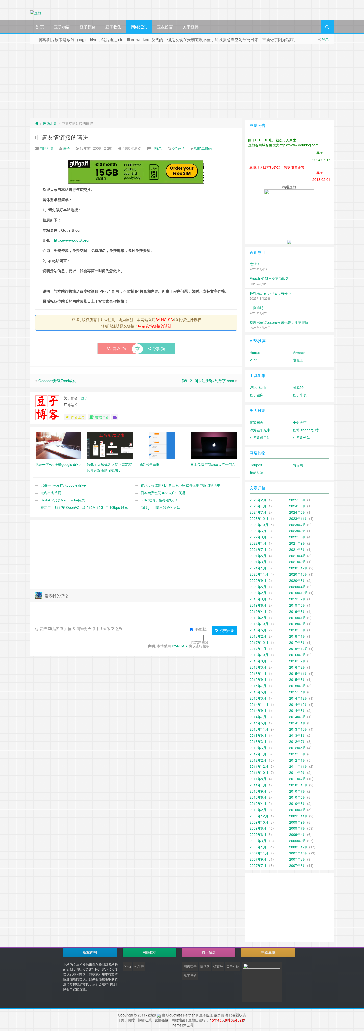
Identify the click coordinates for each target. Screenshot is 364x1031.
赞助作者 (102, 416)
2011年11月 (298, 766)
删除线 (81, 628)
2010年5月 (297, 797)
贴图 (55, 628)
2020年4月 (297, 586)
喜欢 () (119, 348)
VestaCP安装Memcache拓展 (62, 500)
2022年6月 (297, 536)
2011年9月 (297, 772)
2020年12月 (298, 567)
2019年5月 (297, 605)
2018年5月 (258, 629)
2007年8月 (297, 859)
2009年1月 (258, 846)
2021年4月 (297, 555)
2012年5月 (297, 747)
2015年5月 (258, 691)
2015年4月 (297, 691)
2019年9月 (258, 598)
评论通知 (201, 629)
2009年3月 (258, 840)
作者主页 (78, 416)
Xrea (127, 966)
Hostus (255, 352)
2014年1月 (297, 722)
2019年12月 (298, 592)
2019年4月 (258, 611)
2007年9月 (258, 859)
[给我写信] (114, 417)
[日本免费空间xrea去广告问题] (214, 444)
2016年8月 (258, 660)
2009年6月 (258, 834)
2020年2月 (258, 592)
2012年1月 (297, 760)
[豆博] (159, 1015)
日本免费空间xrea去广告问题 (163, 492)
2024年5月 (297, 512)
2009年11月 (298, 815)
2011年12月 (259, 766)
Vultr (253, 359)
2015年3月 (258, 698)
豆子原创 (88, 26)
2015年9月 (258, 679)
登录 (325, 39)
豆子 (66, 148)
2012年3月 (297, 753)
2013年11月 (259, 729)
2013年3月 (258, 741)
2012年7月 (297, 741)
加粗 (67, 628)
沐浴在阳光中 (260, 429)
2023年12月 (259, 518)
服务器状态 (237, 1015)
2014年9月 (258, 710)
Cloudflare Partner (180, 1015)
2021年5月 (258, 555)
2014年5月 (258, 722)
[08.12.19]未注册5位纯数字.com (208, 380)
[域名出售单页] (162, 444)
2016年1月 (258, 673)
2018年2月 (258, 636)
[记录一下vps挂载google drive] (58, 444)
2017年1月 (258, 648)
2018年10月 (259, 623)
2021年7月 (258, 549)
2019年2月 (258, 617)
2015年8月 (297, 679)
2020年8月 (297, 580)
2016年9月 (297, 654)
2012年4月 (258, 753)
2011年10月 (259, 772)
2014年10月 (298, 704)
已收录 (157, 148)
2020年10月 (298, 574)
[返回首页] (36, 123)
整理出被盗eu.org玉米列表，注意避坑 (279, 322)
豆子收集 (113, 26)
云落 (190, 1025)
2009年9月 (297, 822)
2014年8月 (297, 710)
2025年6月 (297, 499)
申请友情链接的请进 (62, 137)
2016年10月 (259, 654)
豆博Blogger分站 (306, 429)
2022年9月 (258, 536)
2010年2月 (258, 809)
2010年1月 (297, 809)
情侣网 (298, 464)
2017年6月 (297, 642)
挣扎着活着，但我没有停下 (270, 293)
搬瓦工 (298, 359)
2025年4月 (258, 505)
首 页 (39, 26)
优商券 (218, 966)
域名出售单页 (50, 492)
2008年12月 (298, 846)
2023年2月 (297, 530)
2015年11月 (298, 673)
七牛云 (139, 966)
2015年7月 (258, 685)
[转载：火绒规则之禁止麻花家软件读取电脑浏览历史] (110, 444)
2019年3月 (297, 611)
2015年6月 (297, 685)
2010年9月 (258, 791)
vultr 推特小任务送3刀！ (159, 500)
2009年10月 (259, 822)
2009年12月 (259, 815)
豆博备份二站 (260, 437)
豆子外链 (232, 966)
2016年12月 (298, 648)
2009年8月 (258, 828)
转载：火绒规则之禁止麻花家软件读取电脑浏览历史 (180, 485)
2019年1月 (297, 617)
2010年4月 (258, 803)
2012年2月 (258, 760)
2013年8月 (297, 735)
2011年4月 (258, 784)
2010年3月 (297, 803)
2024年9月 (297, 505)
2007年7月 (258, 865)
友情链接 (161, 1020)
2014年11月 (259, 704)
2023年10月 (259, 524)
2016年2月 (297, 667)
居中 (95, 628)
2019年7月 (297, 598)
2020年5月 (258, 586)
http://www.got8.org (71, 240)
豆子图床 (256, 394)
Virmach (299, 352)
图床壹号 (190, 966)
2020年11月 (259, 574)
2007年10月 (298, 853)
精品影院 (256, 472)
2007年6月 (297, 865)
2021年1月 (258, 567)
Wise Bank (258, 387)
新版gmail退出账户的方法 (160, 507)
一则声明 (256, 307)
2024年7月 (258, 512)
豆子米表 (300, 394)
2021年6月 (297, 549)
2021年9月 (297, 543)
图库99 (298, 387)
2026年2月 (258, 499)
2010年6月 (258, 797)
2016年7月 (297, 660)
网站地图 (178, 1020)
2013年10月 (298, 729)
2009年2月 (297, 840)
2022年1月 (258, 543)
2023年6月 (258, 530)
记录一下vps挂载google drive (63, 485)
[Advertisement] (182, 81)
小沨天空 (300, 422)
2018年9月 (297, 623)
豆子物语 (62, 26)
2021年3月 (258, 561)
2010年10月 (298, 784)
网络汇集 (139, 26)
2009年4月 (297, 834)
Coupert (256, 464)
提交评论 (226, 630)
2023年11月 (298, 518)
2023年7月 (297, 524)
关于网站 (128, 1020)
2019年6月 (258, 605)
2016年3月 (258, 667)
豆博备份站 (301, 437)
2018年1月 (297, 636)
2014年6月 (297, 716)
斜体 (106, 628)
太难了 (255, 263)
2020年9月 (258, 580)
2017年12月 (259, 642)
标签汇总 (145, 1020)
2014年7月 (258, 716)
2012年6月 (258, 747)
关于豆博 (191, 26)
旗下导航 (190, 975)
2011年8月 (258, 778)
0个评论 (178, 148)
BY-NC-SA (164, 319)
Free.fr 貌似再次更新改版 (269, 278)
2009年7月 (297, 828)
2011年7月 (297, 778)
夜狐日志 (256, 422)
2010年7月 (297, 791)
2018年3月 (297, 629)
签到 (119, 628)
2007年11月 (259, 853)
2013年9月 (258, 735)
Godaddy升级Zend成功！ (59, 380)
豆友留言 (165, 26)
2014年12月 (298, 698)
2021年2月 (297, 561)
